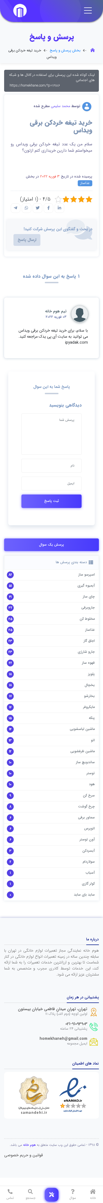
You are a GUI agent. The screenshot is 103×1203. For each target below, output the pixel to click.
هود (92, 784)
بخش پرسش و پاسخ (65, 50)
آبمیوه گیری (86, 585)
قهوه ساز (88, 663)
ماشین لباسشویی (82, 729)
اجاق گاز (89, 641)
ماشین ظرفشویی (82, 751)
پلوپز (91, 674)
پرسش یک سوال (51, 545)
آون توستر (87, 839)
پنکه (92, 718)
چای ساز (89, 596)
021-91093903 (76, 1024)
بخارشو (89, 696)
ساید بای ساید (84, 895)
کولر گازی (88, 884)
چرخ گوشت (86, 806)
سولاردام (89, 862)
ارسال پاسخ (27, 240)
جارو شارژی (86, 652)
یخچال (90, 685)
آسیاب (90, 873)
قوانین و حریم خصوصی (23, 1155)
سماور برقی (86, 817)
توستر (91, 773)
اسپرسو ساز (86, 574)
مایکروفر (89, 707)
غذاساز (85, 183)
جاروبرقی (88, 607)
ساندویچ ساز (85, 762)
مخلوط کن (87, 619)
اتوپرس (89, 828)
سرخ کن (89, 795)
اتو (93, 740)
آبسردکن (88, 851)
